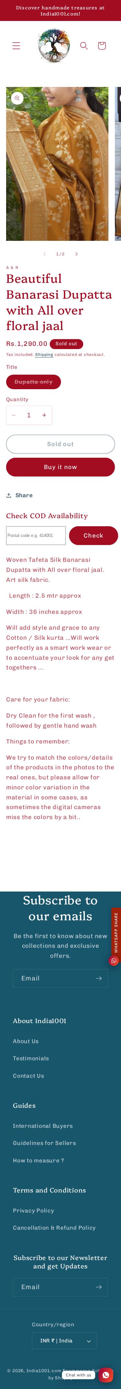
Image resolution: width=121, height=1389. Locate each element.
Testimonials (31, 1058)
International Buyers (43, 1126)
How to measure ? (38, 1160)
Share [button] (24, 495)
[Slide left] (44, 254)
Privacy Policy (33, 1210)
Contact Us (28, 1076)
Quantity (17, 399)
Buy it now (60, 467)
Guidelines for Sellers (44, 1143)
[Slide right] (76, 254)
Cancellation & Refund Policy (54, 1227)
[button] (16, 46)
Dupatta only (38, 383)
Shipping (44, 354)
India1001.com (43, 1370)
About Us (26, 1041)
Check (93, 535)
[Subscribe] (99, 978)
